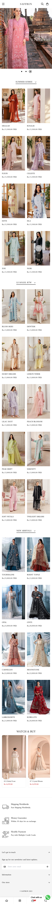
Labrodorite (8, 717)
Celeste (31, 173)
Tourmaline (8, 574)
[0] (32, 900)
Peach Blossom (34, 421)
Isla (29, 221)
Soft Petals (8, 516)
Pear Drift (7, 469)
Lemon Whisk (33, 374)
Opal (4, 622)
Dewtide (31, 326)
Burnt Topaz (33, 574)
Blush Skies (7, 326)
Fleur (5, 173)
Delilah (6, 126)
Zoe (4, 268)
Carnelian (7, 669)
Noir (29, 268)
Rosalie (31, 126)
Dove (4, 221)
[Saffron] (26, 4)
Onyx (29, 622)
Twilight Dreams (35, 516)
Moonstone (33, 669)
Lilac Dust (7, 421)
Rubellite (32, 717)
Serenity (31, 469)
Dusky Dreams (9, 374)
